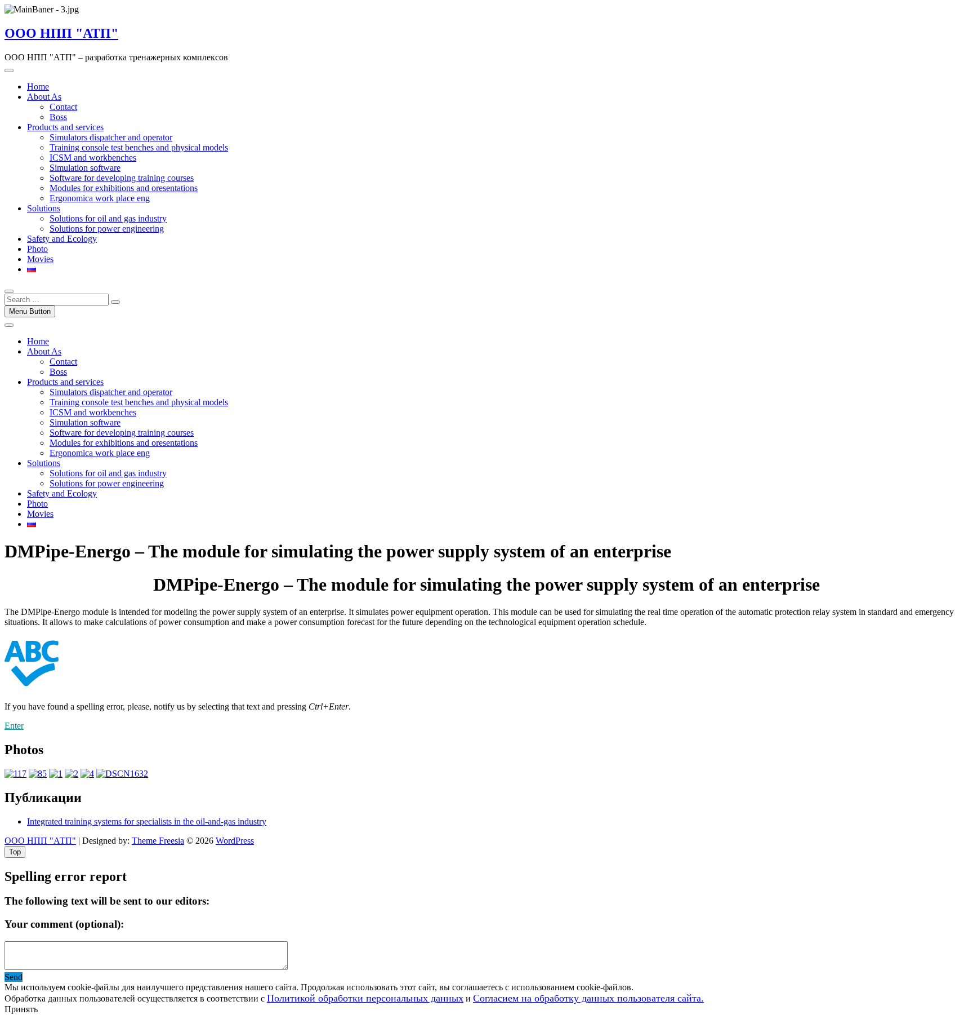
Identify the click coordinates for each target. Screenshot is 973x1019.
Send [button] (14, 977)
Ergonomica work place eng (100, 198)
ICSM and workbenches (93, 157)
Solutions (43, 208)
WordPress (235, 840)
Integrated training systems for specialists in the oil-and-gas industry (146, 821)
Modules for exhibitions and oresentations (124, 188)
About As (44, 96)
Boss (58, 117)
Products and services (65, 127)
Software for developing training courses (122, 178)
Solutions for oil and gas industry (108, 218)
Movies (40, 259)
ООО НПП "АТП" (61, 33)
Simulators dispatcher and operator (111, 137)
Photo (37, 249)
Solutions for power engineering (107, 228)
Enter (14, 725)
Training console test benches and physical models (139, 147)
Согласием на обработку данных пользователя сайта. (588, 998)
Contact (63, 107)
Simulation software (85, 167)
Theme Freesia (158, 840)
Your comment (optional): (64, 924)
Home (38, 86)
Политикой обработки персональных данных (365, 998)
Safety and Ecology (62, 238)
